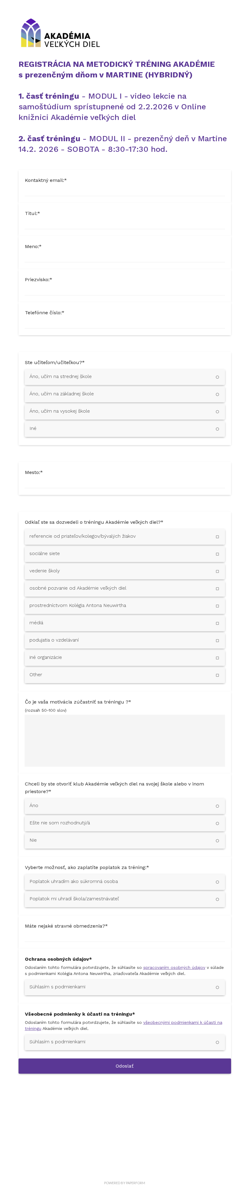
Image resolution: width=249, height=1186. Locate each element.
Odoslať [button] (125, 1066)
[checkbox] (125, 537)
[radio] (125, 377)
